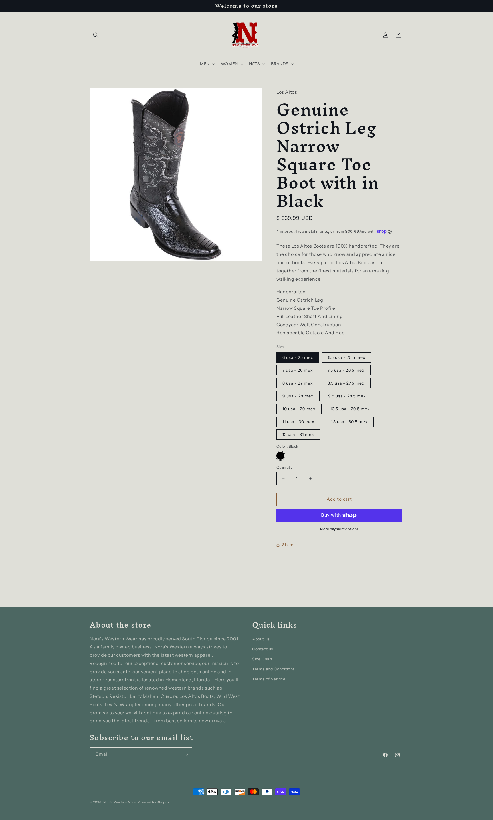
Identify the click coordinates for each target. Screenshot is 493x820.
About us (261, 639)
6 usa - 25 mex (297, 357)
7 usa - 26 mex (297, 370)
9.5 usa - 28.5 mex (347, 396)
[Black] (280, 456)
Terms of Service (269, 679)
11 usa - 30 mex (298, 421)
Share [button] (288, 544)
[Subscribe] (185, 754)
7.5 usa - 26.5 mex (346, 370)
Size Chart (262, 659)
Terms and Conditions (273, 669)
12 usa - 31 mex (298, 434)
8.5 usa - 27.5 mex (346, 383)
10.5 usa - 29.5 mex (350, 408)
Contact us (262, 649)
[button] (96, 35)
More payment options (339, 529)
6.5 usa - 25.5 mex (346, 357)
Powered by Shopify (154, 802)
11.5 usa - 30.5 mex (348, 421)
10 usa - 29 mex (299, 408)
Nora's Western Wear (120, 802)
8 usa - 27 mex (297, 383)
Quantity (284, 467)
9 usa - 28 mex (298, 396)
